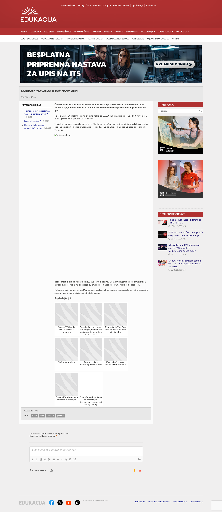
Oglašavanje (137, 5)
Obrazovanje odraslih (52, 38)
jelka (42, 416)
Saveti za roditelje (29, 38)
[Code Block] (62, 459)
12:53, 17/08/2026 (177, 226)
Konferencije (138, 38)
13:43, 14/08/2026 (177, 239)
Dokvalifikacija (196, 501)
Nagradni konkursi (76, 38)
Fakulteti (97, 5)
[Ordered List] (49, 459)
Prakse (119, 31)
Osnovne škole (68, 5)
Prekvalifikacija (180, 501)
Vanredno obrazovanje (159, 501)
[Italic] (37, 459)
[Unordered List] (53, 459)
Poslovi (108, 31)
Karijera (107, 5)
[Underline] (41, 459)
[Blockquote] (58, 459)
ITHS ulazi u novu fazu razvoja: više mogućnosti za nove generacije (185, 234)
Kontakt (176, 38)
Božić (34, 416)
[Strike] (45, 459)
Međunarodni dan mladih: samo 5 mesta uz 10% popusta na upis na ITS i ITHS (184, 263)
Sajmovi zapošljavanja (158, 38)
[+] (74, 459)
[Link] (66, 459)
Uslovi (126, 5)
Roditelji (117, 5)
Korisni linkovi (95, 38)
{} (70, 459)
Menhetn (50, 416)
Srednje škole (84, 5)
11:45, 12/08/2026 (177, 270)
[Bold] (32, 459)
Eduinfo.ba (140, 501)
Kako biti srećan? (32, 121)
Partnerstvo (151, 5)
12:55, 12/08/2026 (177, 254)
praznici (60, 416)
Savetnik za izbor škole (117, 38)
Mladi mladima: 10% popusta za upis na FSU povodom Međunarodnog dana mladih (183, 248)
